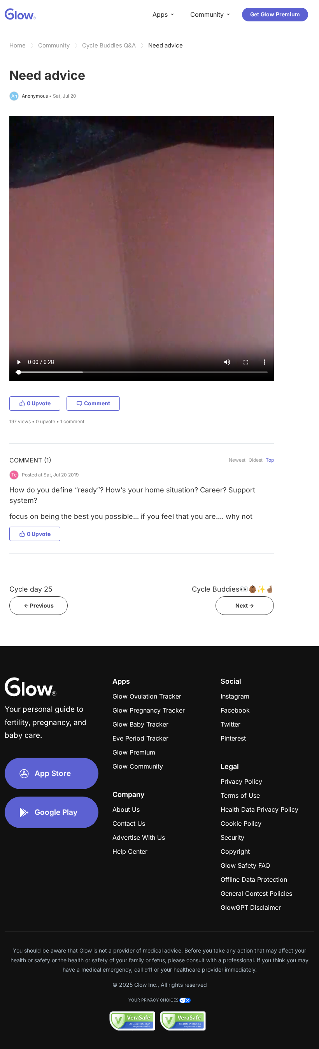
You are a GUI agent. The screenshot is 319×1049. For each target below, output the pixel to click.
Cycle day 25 (31, 589)
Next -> (244, 605)
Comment (97, 403)
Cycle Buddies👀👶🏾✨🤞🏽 (233, 589)
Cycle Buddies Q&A (109, 45)
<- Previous (39, 605)
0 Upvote (39, 403)
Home (17, 45)
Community (54, 45)
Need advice (165, 45)
